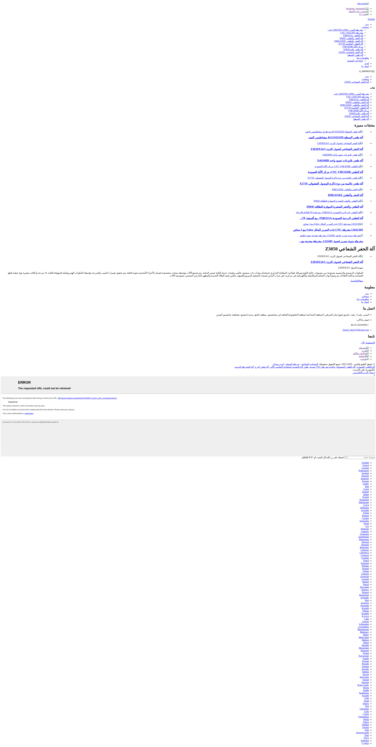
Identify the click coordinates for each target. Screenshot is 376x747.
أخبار (366, 63)
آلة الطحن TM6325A (353, 35)
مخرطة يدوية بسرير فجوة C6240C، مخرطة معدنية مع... (331, 241)
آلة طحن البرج (262, 367)
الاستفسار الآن (368, 342)
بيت (367, 24)
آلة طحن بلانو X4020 (353, 49)
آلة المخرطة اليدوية (244, 367)
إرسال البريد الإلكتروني (364, 372)
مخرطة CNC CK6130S (351, 32)
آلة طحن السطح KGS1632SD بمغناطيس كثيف (335, 137)
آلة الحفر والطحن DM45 (351, 38)
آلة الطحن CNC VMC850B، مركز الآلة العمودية (335, 172)
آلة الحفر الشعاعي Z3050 (351, 52)
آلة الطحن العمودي (366, 367)
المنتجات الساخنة (309, 364)
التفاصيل (354, 281)
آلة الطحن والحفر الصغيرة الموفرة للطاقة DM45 (335, 206)
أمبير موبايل (278, 364)
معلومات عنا (363, 58)
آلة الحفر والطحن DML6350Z (348, 41)
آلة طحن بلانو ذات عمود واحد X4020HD (340, 160)
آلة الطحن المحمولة (345, 367)
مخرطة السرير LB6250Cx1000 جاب (345, 30)
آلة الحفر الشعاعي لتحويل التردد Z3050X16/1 (337, 149)
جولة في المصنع (355, 60)
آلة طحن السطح (355, 55)
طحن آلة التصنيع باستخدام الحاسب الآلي (289, 367)
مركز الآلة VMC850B (352, 46)
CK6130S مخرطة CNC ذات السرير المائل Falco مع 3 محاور (328, 229)
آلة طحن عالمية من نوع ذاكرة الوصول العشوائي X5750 (331, 183)
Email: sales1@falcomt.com (356, 330)
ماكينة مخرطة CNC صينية (322, 367)
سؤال (360, 281)
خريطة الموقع (292, 364)
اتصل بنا (365, 66)
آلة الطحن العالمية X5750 (350, 44)
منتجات (365, 27)
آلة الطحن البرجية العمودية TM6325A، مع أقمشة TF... (331, 218)
